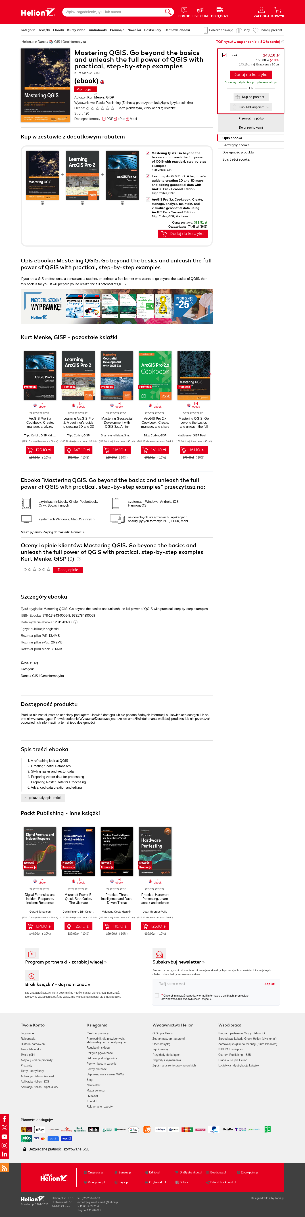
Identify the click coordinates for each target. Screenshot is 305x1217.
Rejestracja (28, 1038)
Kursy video (76, 30)
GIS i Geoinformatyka (48, 676)
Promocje (117, 30)
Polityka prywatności (100, 1053)
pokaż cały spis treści (45, 798)
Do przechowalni (251, 127)
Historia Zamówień (33, 1044)
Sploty (184, 1182)
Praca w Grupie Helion (232, 1060)
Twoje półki (28, 1054)
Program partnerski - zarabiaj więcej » (66, 962)
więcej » (207, 999)
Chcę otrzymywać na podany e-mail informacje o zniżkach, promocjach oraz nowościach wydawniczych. (205, 997)
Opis (232, 138)
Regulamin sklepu (98, 1047)
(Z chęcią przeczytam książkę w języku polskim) (157, 103)
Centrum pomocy (98, 1033)
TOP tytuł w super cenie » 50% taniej (248, 42)
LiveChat (92, 1096)
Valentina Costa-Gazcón (117, 911)
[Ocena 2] (93, 108)
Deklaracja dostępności (102, 1058)
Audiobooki (98, 30)
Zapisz (270, 984)
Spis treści (235, 159)
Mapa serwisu (95, 1090)
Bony (246, 30)
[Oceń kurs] (36, 569)
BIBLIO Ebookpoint (230, 1049)
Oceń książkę (161, 1044)
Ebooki (58, 30)
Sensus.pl (125, 1172)
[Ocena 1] (88, 108)
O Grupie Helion (162, 1033)
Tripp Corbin (159, 193)
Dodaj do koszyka (250, 74)
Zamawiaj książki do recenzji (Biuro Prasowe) (247, 1044)
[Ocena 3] (98, 108)
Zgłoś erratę (29, 662)
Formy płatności (97, 1069)
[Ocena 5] (107, 108)
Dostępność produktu (238, 152)
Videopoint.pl (96, 1182)
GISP (110, 97)
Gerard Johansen (40, 911)
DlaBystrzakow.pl (191, 1172)
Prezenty (26, 1065)
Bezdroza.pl (218, 1172)
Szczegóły (235, 145)
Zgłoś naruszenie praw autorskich (174, 1065)
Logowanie (27, 1033)
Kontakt (92, 1101)
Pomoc (76, 532)
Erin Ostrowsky (88, 911)
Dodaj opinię (68, 570)
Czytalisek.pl (157, 1182)
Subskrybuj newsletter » (178, 962)
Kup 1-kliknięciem (252, 107)
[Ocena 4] (102, 108)
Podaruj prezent (270, 30)
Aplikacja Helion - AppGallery (39, 1087)
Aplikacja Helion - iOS (35, 1081)
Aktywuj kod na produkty (37, 1060)
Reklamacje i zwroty (100, 1106)
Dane (25, 676)
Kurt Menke (95, 97)
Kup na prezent (253, 97)
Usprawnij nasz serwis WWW (105, 1074)
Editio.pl (154, 1172)
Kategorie (28, 30)
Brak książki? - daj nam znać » (57, 984)
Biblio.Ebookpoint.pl (223, 1182)
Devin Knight (70, 911)
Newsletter (93, 1085)
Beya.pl (123, 1182)
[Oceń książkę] (100, 108)
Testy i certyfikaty (32, 1070)
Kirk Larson (182, 216)
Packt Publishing (108, 103)
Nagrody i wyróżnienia (166, 1060)
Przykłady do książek (166, 1054)
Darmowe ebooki (177, 30)
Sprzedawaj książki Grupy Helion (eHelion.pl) (247, 1038)
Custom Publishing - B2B (234, 1054)
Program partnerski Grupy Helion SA (241, 1033)
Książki (44, 30)
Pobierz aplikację (221, 30)
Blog (89, 1079)
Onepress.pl (96, 1172)
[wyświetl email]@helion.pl (102, 1202)
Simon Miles (131, 435)
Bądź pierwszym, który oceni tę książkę (146, 108)
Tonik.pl (279, 1198)
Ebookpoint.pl (250, 1172)
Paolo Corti (207, 435)
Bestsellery (152, 30)
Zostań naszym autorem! (168, 1038)
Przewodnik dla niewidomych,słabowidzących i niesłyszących (107, 1040)
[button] (210, 374)
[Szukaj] (168, 12)
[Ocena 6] (112, 108)
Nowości (134, 30)
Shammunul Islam (112, 435)
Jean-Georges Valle (155, 911)
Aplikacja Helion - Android (37, 1076)
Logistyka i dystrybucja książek (238, 1065)
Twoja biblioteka (31, 1049)
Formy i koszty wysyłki (102, 1063)
